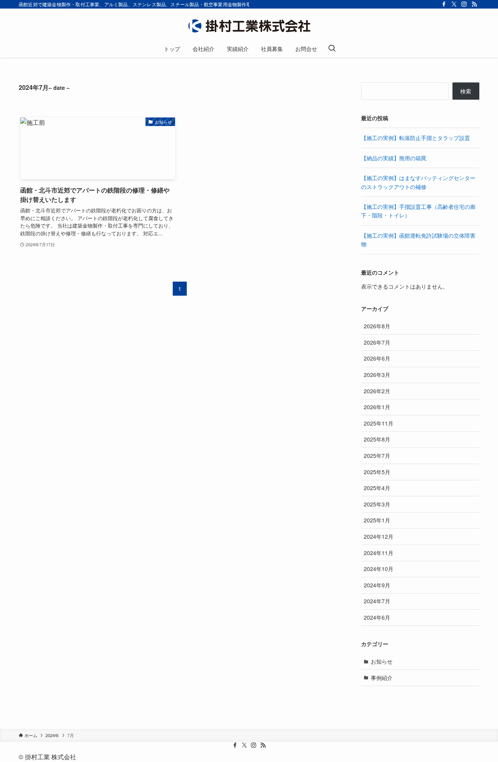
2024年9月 (377, 585)
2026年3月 (377, 374)
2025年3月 (377, 504)
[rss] (474, 4)
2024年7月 (377, 601)
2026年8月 (377, 326)
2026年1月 (377, 407)
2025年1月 (377, 520)
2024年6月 (377, 617)
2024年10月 (378, 569)
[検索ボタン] (331, 49)
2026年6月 (377, 358)
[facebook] (444, 4)
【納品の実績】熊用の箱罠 (393, 158)
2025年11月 (378, 423)
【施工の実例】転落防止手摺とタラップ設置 (415, 138)
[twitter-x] (454, 4)
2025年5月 (377, 472)
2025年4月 (377, 488)
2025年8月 (377, 439)
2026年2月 (377, 391)
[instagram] (464, 4)
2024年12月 (378, 536)
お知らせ (382, 661)
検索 (465, 91)
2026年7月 (377, 342)
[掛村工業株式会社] (249, 25)
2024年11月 (378, 553)
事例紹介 (382, 677)
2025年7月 (377, 455)
